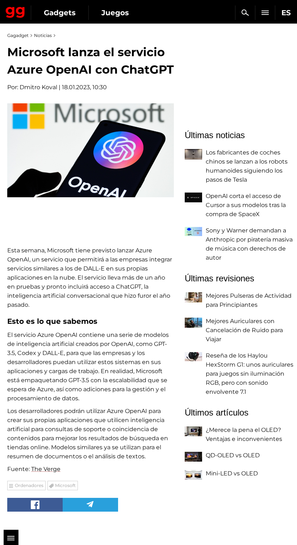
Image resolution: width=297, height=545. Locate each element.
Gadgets (60, 12)
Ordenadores (29, 485)
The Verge (45, 469)
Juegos (115, 12)
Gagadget (15, 11)
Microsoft (65, 485)
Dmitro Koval (38, 87)
